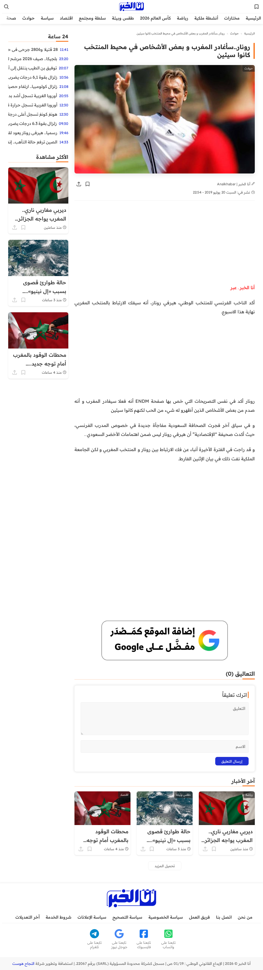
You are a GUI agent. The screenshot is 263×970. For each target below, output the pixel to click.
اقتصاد (66, 18)
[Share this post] (78, 184)
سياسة (47, 18)
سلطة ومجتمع (92, 18)
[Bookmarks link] (256, 6)
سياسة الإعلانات (92, 917)
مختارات (232, 18)
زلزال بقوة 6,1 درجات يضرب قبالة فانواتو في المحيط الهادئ (32, 77)
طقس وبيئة (123, 18)
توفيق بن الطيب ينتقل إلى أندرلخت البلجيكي (32, 67)
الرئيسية (253, 18)
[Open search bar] (6, 6)
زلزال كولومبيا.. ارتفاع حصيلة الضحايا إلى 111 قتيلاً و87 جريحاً (32, 86)
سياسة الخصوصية (165, 917)
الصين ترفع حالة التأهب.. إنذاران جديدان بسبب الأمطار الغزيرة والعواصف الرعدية (32, 141)
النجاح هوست (23, 963)
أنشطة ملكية (206, 18)
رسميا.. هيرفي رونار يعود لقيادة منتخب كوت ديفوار (32, 132)
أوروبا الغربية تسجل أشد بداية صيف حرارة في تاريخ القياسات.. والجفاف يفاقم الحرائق (32, 95)
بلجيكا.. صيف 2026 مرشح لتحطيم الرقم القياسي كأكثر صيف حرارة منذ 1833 (32, 58)
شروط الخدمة (58, 917)
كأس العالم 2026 (155, 18)
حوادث (28, 18)
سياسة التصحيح (127, 917)
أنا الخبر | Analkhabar (234, 184)
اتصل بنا (224, 917)
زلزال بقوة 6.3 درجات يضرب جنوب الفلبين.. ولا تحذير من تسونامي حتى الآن (32, 123)
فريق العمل (199, 917)
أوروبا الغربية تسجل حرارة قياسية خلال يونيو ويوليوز (32, 104)
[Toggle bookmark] (87, 184)
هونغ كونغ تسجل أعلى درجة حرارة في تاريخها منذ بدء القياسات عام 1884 (32, 114)
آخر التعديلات (27, 917)
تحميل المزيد (165, 866)
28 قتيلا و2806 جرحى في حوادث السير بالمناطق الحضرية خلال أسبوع (33, 49)
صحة (11, 18)
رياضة (182, 18)
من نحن (245, 917)
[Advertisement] (164, 245)
